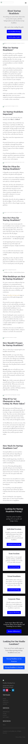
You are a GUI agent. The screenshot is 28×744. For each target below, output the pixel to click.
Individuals (6, 711)
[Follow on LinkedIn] (13, 690)
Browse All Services (14, 631)
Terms (24, 737)
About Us (5, 700)
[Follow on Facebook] (4, 690)
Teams (4, 713)
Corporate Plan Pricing (14, 612)
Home (4, 698)
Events (5, 715)
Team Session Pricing (14, 567)
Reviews (5, 704)
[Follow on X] (10, 690)
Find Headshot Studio (14, 37)
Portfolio (6, 702)
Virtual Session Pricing (14, 590)
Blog (4, 724)
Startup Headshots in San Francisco (14, 660)
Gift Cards (6, 717)
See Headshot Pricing (14, 31)
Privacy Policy (19, 737)
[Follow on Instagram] (7, 690)
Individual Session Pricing (14, 544)
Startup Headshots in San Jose (14, 667)
